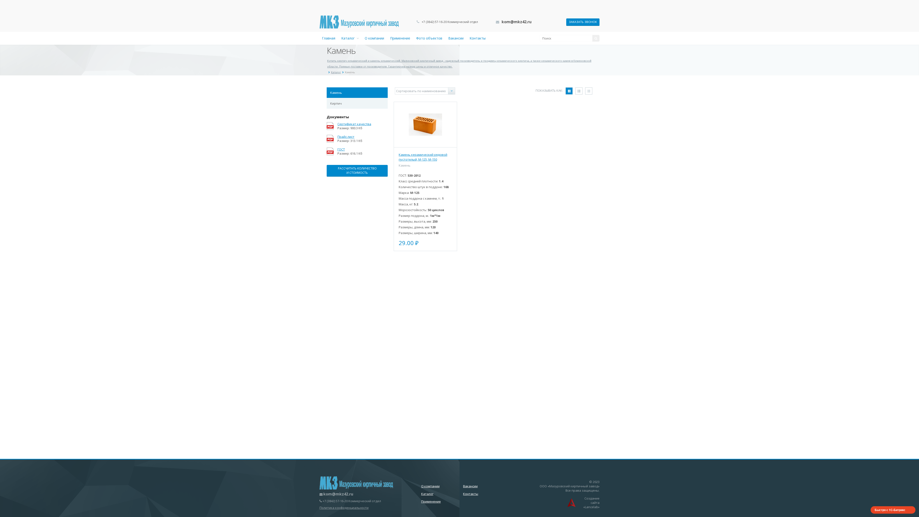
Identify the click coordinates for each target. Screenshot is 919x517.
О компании (374, 38)
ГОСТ (341, 149)
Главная (328, 38)
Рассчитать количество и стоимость (357, 170)
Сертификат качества (354, 124)
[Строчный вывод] (579, 91)
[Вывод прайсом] (588, 91)
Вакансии (456, 38)
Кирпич (336, 103)
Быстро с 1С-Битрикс (890, 510)
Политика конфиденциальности (344, 508)
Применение (400, 38)
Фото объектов (429, 38)
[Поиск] (596, 38)
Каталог (349, 38)
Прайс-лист (345, 137)
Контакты (478, 38)
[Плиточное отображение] (569, 91)
